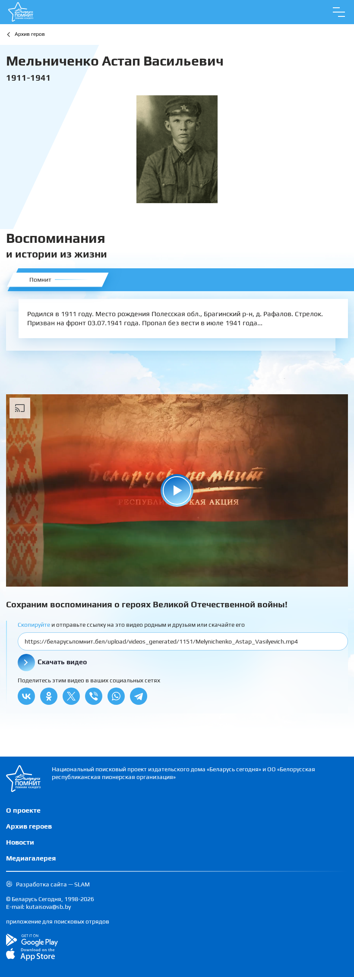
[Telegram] (138, 696)
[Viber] (93, 696)
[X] (71, 696)
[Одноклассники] (48, 696)
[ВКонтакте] (26, 696)
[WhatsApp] (116, 696)
